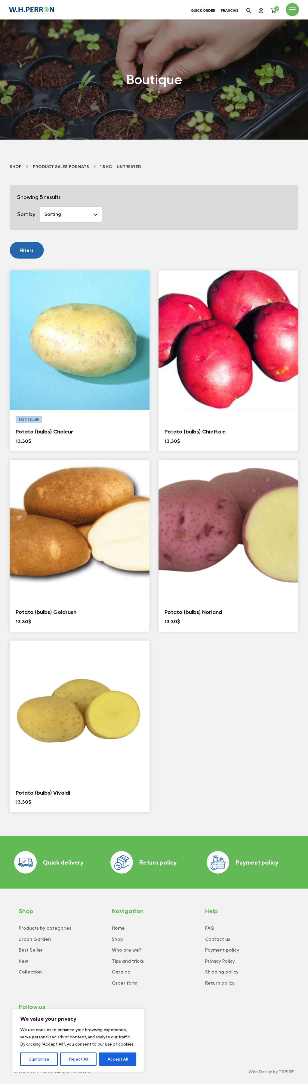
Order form (124, 983)
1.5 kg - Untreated (120, 167)
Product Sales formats (61, 167)
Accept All (117, 1059)
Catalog (121, 972)
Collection (30, 972)
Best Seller (31, 950)
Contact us (217, 939)
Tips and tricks (128, 961)
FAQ (209, 928)
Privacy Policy (220, 961)
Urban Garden (35, 939)
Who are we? (126, 950)
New (23, 961)
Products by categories (45, 928)
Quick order (203, 10)
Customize (39, 1059)
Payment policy (256, 862)
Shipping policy (222, 972)
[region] (78, 1040)
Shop (16, 167)
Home (118, 928)
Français (230, 10)
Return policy (158, 862)
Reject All (78, 1059)
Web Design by (271, 1071)
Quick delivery (63, 862)
